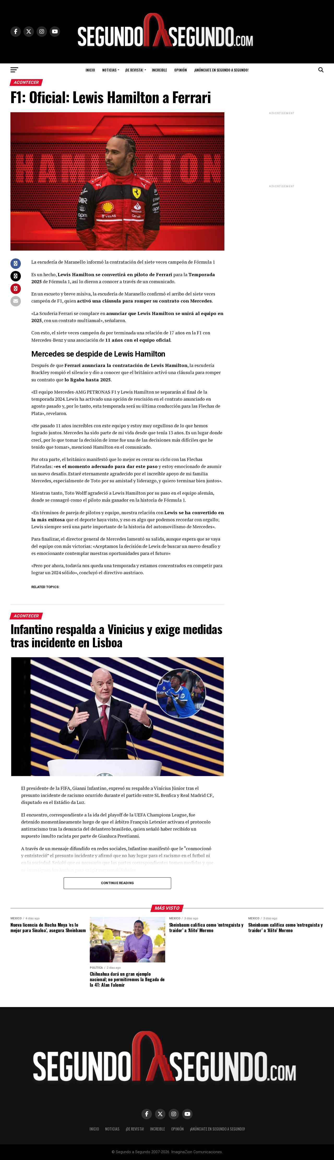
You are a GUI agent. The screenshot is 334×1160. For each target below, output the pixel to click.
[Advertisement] (282, 148)
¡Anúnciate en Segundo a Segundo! (221, 70)
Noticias (109, 70)
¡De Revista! (134, 70)
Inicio (90, 70)
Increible (159, 70)
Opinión (180, 70)
